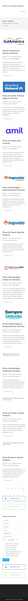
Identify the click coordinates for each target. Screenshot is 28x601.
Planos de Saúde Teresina (13, 6)
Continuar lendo (9, 76)
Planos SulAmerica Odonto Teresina (11, 51)
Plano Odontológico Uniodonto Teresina (11, 369)
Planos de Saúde (13, 103)
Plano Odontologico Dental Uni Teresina (11, 278)
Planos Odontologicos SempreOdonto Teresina (13, 325)
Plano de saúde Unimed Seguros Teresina (13, 96)
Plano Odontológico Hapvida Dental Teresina (14, 188)
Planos (6, 58)
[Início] (3, 25)
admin (5, 56)
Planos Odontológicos (14, 58)
